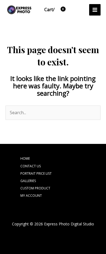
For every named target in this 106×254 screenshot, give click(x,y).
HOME (25, 158)
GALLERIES (28, 181)
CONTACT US (30, 166)
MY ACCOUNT (31, 195)
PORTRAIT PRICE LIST (36, 173)
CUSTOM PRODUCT (35, 188)
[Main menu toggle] (95, 10)
